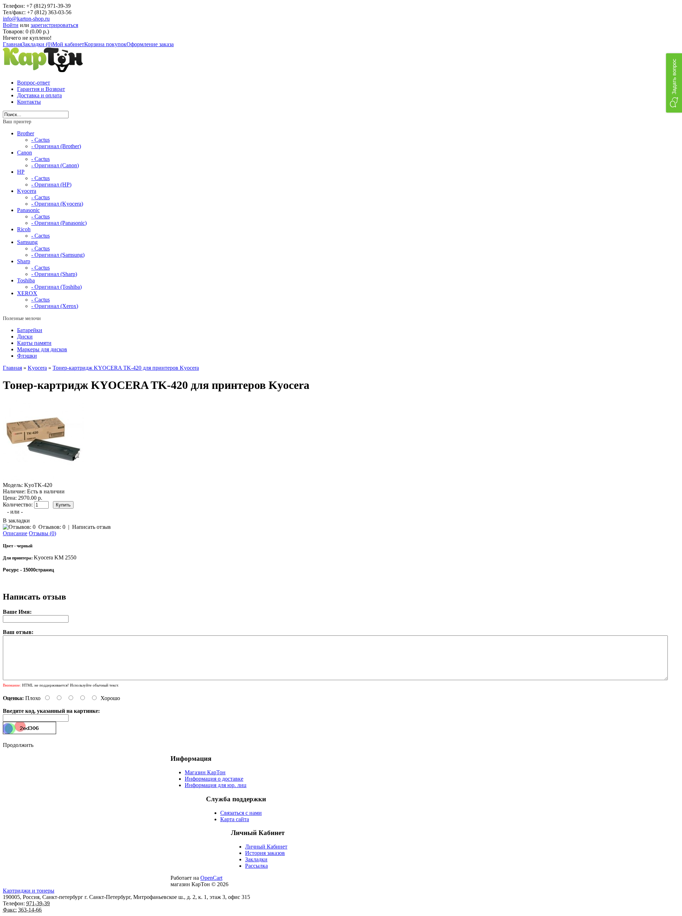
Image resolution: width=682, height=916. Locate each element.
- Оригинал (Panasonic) (59, 223)
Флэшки (27, 356)
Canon (24, 153)
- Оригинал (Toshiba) (56, 287)
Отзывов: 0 (51, 527)
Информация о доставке (214, 779)
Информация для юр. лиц (216, 785)
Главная (12, 44)
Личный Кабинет (266, 847)
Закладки (256, 859)
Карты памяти (34, 343)
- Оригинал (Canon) (55, 165)
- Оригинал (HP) (51, 184)
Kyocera (26, 191)
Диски (25, 337)
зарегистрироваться (54, 25)
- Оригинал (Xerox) (54, 306)
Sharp (23, 261)
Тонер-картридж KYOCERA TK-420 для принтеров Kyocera (126, 368)
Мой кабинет (68, 44)
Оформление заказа (150, 44)
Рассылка (256, 866)
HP (21, 172)
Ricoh (24, 229)
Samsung (27, 242)
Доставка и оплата (39, 95)
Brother (25, 133)
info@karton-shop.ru (26, 19)
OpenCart (211, 878)
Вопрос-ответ (33, 83)
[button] (674, 83)
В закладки (16, 520)
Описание (15, 533)
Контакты (29, 102)
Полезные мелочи (22, 318)
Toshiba (26, 280)
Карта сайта (234, 819)
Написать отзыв (91, 527)
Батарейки (29, 330)
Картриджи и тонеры (28, 891)
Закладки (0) (37, 44)
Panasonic (28, 210)
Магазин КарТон (205, 772)
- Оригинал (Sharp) (54, 274)
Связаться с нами (241, 813)
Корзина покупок (105, 44)
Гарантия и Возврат (41, 89)
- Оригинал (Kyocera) (57, 204)
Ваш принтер (17, 121)
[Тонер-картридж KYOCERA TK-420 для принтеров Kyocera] (43, 479)
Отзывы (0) (42, 533)
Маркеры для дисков (42, 349)
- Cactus (40, 140)
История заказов (265, 853)
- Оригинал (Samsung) (58, 255)
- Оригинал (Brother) (56, 146)
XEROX (27, 293)
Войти (10, 25)
